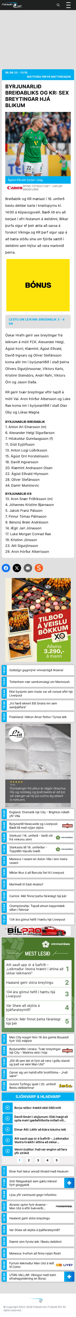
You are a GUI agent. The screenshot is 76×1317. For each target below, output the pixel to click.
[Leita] (58, 5)
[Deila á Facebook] (6, 568)
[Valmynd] (68, 5)
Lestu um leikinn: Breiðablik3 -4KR (36, 321)
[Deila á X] (17, 568)
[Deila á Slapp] (39, 568)
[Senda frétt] (28, 568)
